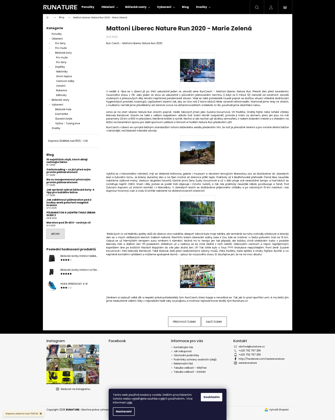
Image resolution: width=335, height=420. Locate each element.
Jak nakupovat (183, 351)
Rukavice (61, 90)
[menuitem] (88, 7)
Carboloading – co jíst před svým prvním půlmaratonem (68, 171)
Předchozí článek (184, 321)
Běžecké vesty (60, 100)
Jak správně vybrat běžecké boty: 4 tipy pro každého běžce (70, 191)
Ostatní (60, 86)
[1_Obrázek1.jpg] (197, 64)
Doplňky (60, 67)
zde (129, 402)
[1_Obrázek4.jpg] (197, 270)
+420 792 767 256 (250, 350)
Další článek (214, 321)
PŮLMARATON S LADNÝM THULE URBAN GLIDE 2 (70, 214)
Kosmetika (61, 114)
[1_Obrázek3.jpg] (197, 207)
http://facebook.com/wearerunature (262, 359)
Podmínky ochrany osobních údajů (195, 359)
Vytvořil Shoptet (279, 409)
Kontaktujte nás (183, 347)
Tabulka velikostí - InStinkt (190, 372)
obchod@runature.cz (252, 346)
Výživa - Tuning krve (67, 123)
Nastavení (124, 411)
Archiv (55, 234)
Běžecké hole (63, 109)
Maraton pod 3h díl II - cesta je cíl (68, 222)
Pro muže (61, 48)
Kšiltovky (61, 95)
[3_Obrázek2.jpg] (197, 146)
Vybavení (57, 104)
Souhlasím (211, 397)
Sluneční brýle (63, 118)
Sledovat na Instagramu (75, 389)
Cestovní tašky (65, 81)
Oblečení (57, 38)
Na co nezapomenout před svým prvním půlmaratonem (68, 181)
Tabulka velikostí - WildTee (190, 368)
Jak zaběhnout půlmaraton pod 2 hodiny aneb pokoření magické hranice (68, 202)
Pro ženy (60, 43)
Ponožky (57, 34)
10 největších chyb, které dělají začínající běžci (67, 161)
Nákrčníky (62, 71)
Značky (56, 128)
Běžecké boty (63, 52)
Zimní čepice (64, 76)
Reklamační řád (183, 363)
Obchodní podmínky (186, 355)
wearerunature (248, 363)
